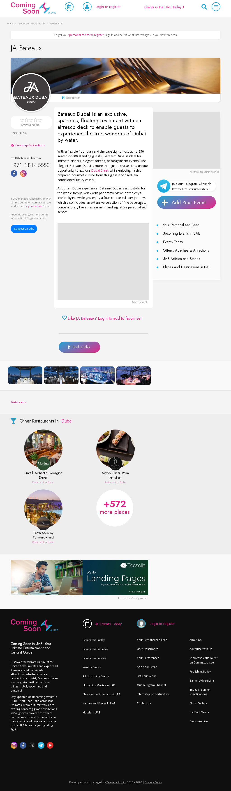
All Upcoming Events (96, 676)
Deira (14, 133)
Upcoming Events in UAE (181, 233)
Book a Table (80, 347)
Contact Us (144, 703)
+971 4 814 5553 (30, 164)
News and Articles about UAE (101, 694)
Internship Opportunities (153, 694)
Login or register (108, 6)
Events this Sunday (94, 658)
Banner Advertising (201, 680)
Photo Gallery (198, 703)
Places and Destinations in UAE (187, 267)
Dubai (23, 133)
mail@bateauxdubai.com (26, 158)
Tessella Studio (116, 782)
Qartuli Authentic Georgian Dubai (43, 475)
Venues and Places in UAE (99, 703)
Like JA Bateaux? (104, 318)
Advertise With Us (200, 649)
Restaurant (38, 482)
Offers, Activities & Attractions (186, 250)
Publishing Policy (200, 671)
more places (115, 506)
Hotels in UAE (91, 712)
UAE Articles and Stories (181, 258)
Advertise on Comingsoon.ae (204, 171)
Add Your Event (189, 202)
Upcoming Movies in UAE (99, 685)
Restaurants (18, 402)
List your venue (32, 206)
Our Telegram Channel (151, 685)
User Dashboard (147, 649)
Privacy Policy (153, 782)
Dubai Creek (100, 170)
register (99, 35)
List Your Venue (147, 676)
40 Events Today (108, 623)
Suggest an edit (24, 229)
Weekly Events (92, 667)
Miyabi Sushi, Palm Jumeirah (115, 475)
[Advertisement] (103, 261)
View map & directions (29, 145)
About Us (195, 640)
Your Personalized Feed (181, 225)
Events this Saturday (95, 649)
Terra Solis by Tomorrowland (43, 535)
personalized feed (81, 35)
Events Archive (198, 721)
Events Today (173, 242)
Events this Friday (94, 640)
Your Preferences (148, 658)
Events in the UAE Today (163, 7)
